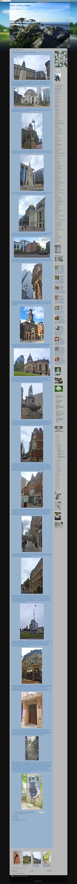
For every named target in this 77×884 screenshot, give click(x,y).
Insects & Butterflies (58, 165)
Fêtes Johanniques (58, 148)
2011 (57, 487)
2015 (57, 481)
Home (32, 870)
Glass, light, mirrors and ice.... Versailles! (62, 348)
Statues (56, 217)
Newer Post (14, 870)
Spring (56, 214)
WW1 (55, 242)
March (58, 468)
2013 (57, 484)
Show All (64, 423)
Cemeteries (56, 117)
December (59, 445)
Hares (56, 157)
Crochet (56, 134)
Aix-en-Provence (57, 86)
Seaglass (56, 207)
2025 (57, 437)
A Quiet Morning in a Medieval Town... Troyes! (62, 328)
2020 (57, 473)
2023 (57, 440)
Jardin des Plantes (58, 168)
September (59, 449)
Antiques (56, 94)
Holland (56, 159)
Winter (56, 239)
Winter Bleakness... (16, 864)
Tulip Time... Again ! (62, 358)
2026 (57, 435)
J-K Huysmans (57, 167)
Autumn (56, 103)
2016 (57, 479)
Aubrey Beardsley (57, 102)
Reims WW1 (57, 198)
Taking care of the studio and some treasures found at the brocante (60, 414)
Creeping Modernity (22, 813)
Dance (56, 136)
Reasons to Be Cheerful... (62, 306)
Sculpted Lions (57, 204)
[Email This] (39, 812)
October (58, 448)
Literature (56, 175)
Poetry (56, 194)
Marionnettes (57, 177)
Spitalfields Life (59, 395)
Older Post (49, 870)
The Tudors (57, 226)
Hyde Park (56, 164)
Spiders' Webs (57, 211)
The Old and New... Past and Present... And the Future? (36, 865)
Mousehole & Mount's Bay (59, 182)
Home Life (56, 161)
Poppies (56, 195)
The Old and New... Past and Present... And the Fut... (61, 457)
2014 (57, 482)
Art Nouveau (57, 99)
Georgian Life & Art (58, 155)
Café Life (56, 110)
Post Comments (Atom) (20, 873)
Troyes (56, 231)
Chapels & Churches (58, 120)
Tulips (56, 232)
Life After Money (59, 400)
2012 (57, 485)
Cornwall (56, 131)
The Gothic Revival (58, 222)
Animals (56, 92)
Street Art (56, 218)
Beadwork (56, 106)
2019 (57, 474)
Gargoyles (56, 151)
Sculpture (56, 205)
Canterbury (56, 113)
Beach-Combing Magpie (20, 5)
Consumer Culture (58, 130)
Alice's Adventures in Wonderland (58, 89)
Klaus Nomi (57, 171)
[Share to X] (42, 812)
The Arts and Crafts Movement (60, 220)
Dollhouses (56, 137)
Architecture (57, 96)
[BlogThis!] (41, 812)
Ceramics (56, 119)
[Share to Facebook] (43, 812)
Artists (56, 100)
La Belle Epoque (57, 172)
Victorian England (58, 236)
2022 (57, 442)
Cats (55, 116)
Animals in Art (57, 93)
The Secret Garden (58, 223)
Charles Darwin (57, 122)
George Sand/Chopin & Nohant (60, 153)
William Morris (57, 238)
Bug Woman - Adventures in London (60, 406)
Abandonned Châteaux (58, 85)
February (58, 469)
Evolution (56, 141)
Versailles (56, 235)
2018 (57, 476)
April (58, 466)
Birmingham (16, 813)
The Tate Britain (57, 225)
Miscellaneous (57, 181)
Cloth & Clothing (58, 128)
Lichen (56, 174)
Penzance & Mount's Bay (59, 192)
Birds (55, 107)
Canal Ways (57, 112)
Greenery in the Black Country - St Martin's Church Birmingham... (46, 865)
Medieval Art (57, 178)
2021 (57, 443)
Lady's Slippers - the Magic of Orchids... (62, 276)
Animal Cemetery (58, 90)
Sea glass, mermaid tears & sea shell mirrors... (62, 287)
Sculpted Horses (57, 202)
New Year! (56, 188)
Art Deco (56, 97)
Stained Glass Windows (59, 215)
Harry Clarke (57, 158)
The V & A (56, 228)
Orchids (56, 191)
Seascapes (56, 208)
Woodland (56, 241)
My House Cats (57, 185)
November (59, 446)
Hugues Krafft (57, 162)
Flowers (56, 150)
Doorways (56, 138)
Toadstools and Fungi (58, 229)
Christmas (56, 127)
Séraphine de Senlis (58, 210)
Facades (56, 143)
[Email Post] (37, 812)
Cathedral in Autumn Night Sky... (60, 454)
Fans (55, 147)
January (58, 471)
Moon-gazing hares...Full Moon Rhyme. (62, 266)
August (58, 460)
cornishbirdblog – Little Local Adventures (60, 419)
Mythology (56, 187)
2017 (57, 477)
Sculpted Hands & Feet (58, 201)
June (58, 463)
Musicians (56, 184)
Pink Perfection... (62, 338)
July (57, 461)
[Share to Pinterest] (44, 812)
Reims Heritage (57, 197)
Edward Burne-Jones (58, 140)
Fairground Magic (58, 144)
